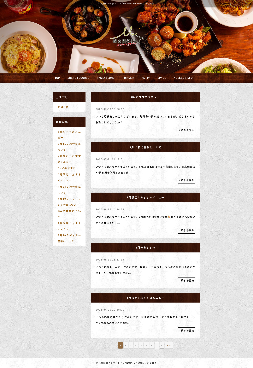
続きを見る (187, 130)
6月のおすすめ (67, 168)
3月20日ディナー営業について (69, 238)
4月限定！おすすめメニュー (69, 226)
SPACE (162, 78)
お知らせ (63, 107)
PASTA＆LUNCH (106, 78)
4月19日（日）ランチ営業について (69, 202)
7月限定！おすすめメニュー (69, 159)
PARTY (145, 78)
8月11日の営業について (69, 147)
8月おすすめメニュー (69, 134)
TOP (57, 78)
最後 (169, 345)
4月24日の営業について (69, 190)
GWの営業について (69, 214)
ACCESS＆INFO (183, 78)
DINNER (129, 78)
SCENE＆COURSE (78, 78)
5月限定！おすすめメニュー (69, 177)
